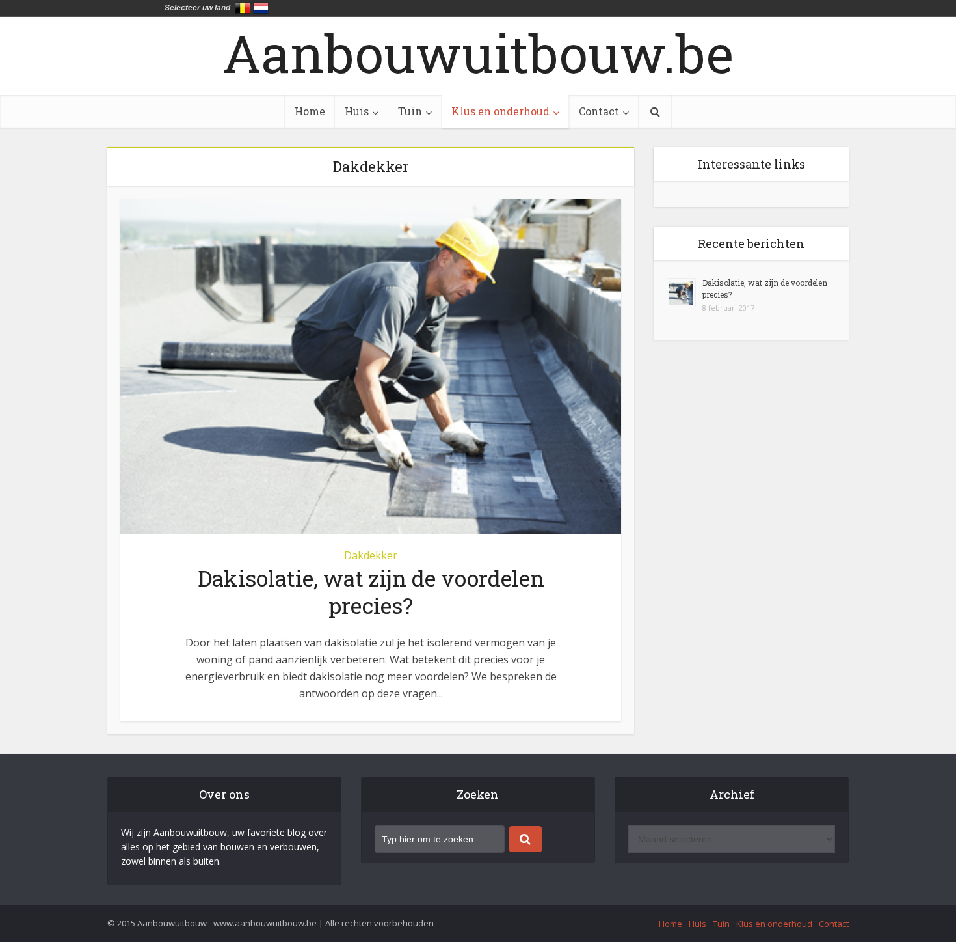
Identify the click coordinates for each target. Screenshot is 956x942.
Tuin (410, 111)
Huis (357, 111)
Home (310, 111)
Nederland (261, 8)
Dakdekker (370, 555)
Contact (599, 111)
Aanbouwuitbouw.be (478, 53)
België (242, 8)
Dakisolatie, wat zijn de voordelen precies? (371, 591)
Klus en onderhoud (500, 111)
